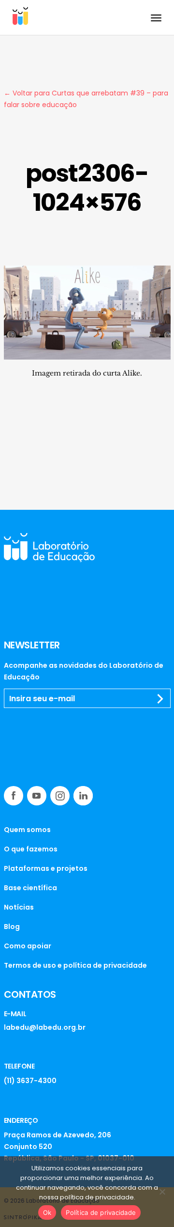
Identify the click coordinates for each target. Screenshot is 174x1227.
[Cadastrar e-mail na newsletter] (160, 699)
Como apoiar (27, 946)
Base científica (30, 888)
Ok (47, 1212)
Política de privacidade (101, 1212)
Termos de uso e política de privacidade (75, 965)
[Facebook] (13, 795)
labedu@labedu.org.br (45, 1027)
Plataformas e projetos (45, 868)
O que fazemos (31, 849)
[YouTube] (36, 795)
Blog (12, 926)
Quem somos (27, 829)
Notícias (19, 907)
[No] (162, 1191)
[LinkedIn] (83, 795)
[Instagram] (60, 795)
